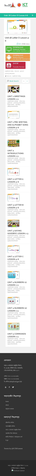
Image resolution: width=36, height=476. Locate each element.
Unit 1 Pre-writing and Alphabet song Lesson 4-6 (18, 125)
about (7, 405)
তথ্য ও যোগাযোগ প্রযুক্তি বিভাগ (13, 429)
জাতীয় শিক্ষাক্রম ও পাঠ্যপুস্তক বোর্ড (14, 437)
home (7, 401)
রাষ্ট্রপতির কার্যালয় (10, 422)
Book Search (14, 81)
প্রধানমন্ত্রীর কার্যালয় (10, 426)
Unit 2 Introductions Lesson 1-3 (16, 153)
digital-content (10, 408)
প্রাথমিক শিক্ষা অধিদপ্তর (11, 433)
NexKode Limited (19, 470)
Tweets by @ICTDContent (13, 449)
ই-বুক (7, 440)
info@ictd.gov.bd (15, 382)
